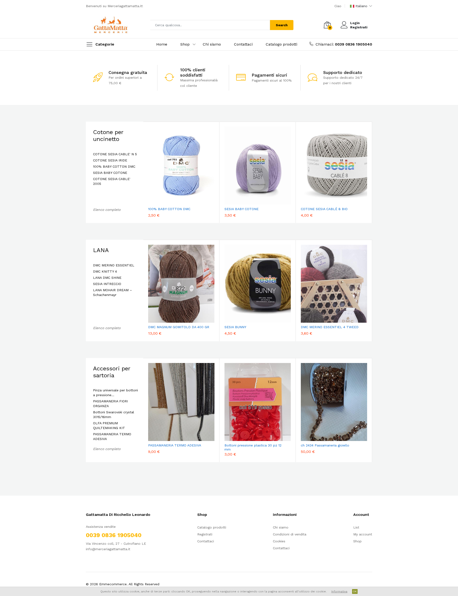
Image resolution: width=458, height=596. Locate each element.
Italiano (361, 6)
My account (362, 534)
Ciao (337, 6)
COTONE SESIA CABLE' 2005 (111, 181)
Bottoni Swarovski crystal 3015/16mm (113, 414)
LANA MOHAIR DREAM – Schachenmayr (112, 292)
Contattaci (243, 44)
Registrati (358, 27)
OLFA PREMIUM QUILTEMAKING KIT (109, 425)
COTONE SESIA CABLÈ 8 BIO (324, 209)
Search (282, 25)
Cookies (279, 541)
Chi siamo (212, 44)
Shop (185, 44)
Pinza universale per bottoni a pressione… (115, 392)
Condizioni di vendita (289, 534)
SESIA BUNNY (235, 327)
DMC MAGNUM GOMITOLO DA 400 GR (178, 327)
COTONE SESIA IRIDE (110, 160)
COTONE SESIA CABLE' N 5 (115, 154)
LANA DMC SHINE (107, 278)
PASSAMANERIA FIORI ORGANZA (110, 403)
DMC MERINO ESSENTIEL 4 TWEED (330, 327)
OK (355, 591)
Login (355, 23)
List (356, 527)
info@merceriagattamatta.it (108, 549)
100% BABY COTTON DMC (114, 166)
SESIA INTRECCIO (107, 284)
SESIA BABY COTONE (110, 173)
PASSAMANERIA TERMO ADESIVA (112, 436)
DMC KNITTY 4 (105, 271)
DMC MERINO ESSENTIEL (113, 265)
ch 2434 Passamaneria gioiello (325, 445)
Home (161, 44)
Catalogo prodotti (281, 44)
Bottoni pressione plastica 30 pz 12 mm (252, 447)
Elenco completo (106, 210)
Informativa (339, 591)
